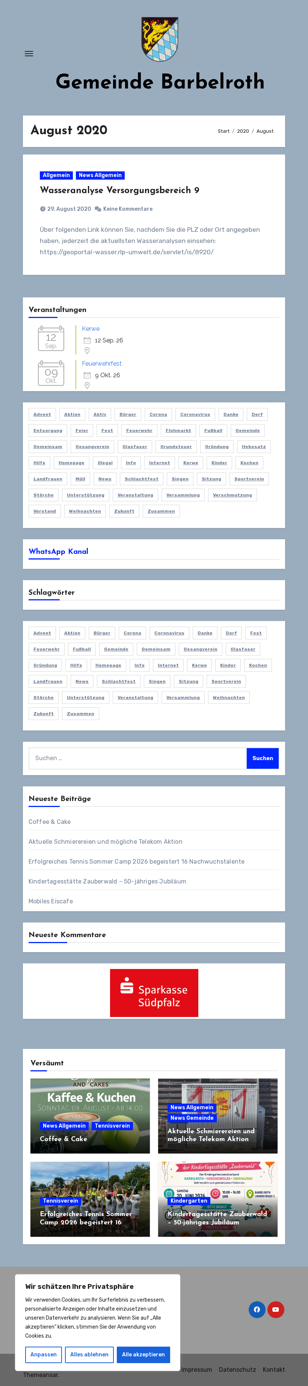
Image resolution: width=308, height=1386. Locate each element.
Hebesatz (254, 446)
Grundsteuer (176, 446)
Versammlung (183, 495)
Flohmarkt (178, 430)
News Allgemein (100, 175)
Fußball (213, 430)
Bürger (127, 414)
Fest (107, 430)
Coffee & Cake (50, 821)
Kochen (249, 462)
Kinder (219, 462)
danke (231, 414)
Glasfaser (134, 446)
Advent (42, 414)
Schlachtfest (142, 479)
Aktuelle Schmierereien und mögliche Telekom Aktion (106, 841)
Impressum (196, 1369)
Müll (80, 479)
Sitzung (211, 479)
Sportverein (249, 479)
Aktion (72, 414)
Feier (81, 430)
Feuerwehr (139, 430)
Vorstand (44, 511)
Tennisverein (112, 1126)
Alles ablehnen (89, 1355)
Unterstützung (85, 495)
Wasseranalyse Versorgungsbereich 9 (119, 190)
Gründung (217, 446)
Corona (158, 414)
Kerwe (91, 328)
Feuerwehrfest (102, 363)
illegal (105, 462)
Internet (159, 462)
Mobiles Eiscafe (51, 901)
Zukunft (124, 511)
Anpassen (43, 1355)
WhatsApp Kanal (58, 552)
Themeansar (40, 1374)
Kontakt (274, 1369)
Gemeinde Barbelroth (160, 83)
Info (131, 462)
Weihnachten (85, 511)
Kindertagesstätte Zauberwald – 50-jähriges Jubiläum (107, 881)
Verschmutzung (232, 495)
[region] (97, 1322)
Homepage (72, 462)
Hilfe (39, 462)
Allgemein (56, 175)
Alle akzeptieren (143, 1355)
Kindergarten (189, 1201)
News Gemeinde (192, 1118)
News (105, 479)
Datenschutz (237, 1369)
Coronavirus (195, 414)
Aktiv (100, 414)
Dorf (257, 414)
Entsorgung (47, 430)
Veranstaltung (135, 495)
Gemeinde (248, 430)
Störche (43, 495)
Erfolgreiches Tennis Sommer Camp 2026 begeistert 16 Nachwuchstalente (137, 861)
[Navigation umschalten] (29, 53)
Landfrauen (47, 479)
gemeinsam (47, 446)
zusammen (161, 511)
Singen (180, 479)
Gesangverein (92, 446)
